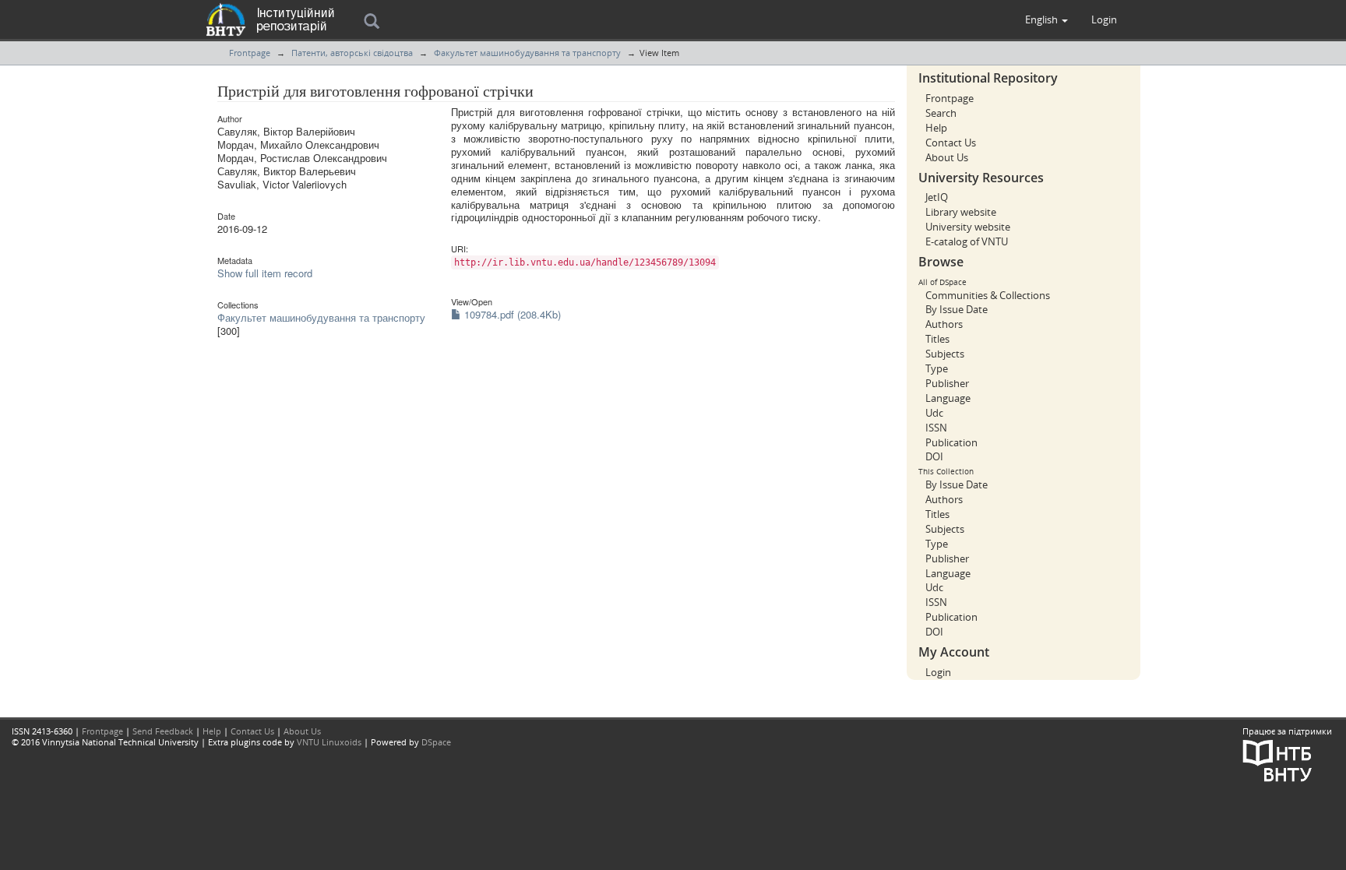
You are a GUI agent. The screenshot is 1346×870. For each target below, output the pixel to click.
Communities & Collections (987, 295)
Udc (934, 413)
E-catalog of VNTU (966, 241)
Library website (960, 212)
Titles (937, 339)
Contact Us (950, 143)
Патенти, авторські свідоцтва (352, 52)
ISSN (936, 428)
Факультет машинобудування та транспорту (527, 52)
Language (948, 398)
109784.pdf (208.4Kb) (511, 314)
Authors (944, 324)
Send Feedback (162, 731)
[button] (1046, 19)
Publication (951, 442)
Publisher (947, 383)
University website (967, 227)
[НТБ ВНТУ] (1277, 759)
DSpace (436, 742)
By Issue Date (956, 309)
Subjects (944, 354)
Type (936, 368)
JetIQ (936, 197)
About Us (946, 157)
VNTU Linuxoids (329, 742)
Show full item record (264, 273)
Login (938, 672)
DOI (934, 456)
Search (941, 113)
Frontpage (249, 52)
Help (936, 128)
